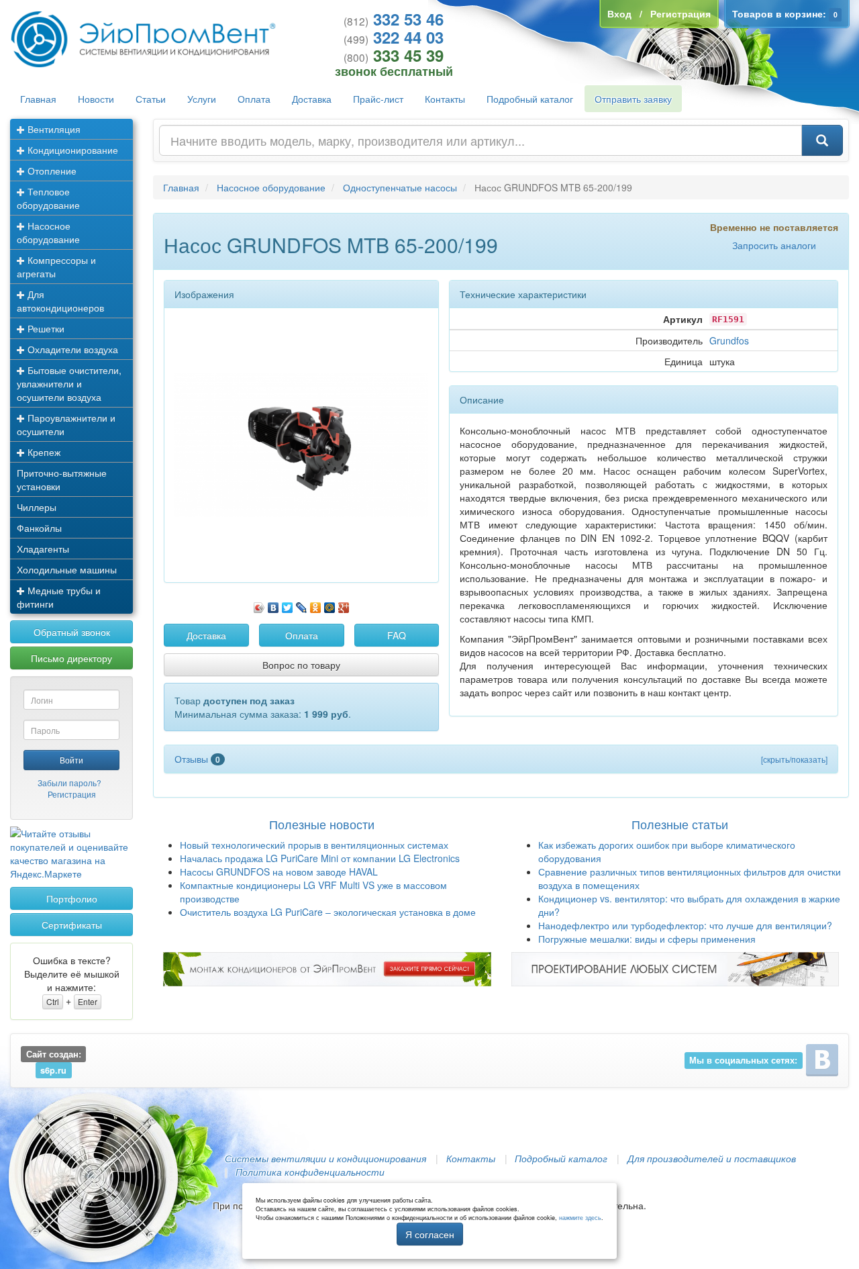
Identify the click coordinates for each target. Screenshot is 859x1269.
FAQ (396, 635)
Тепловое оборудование (48, 198)
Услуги (201, 98)
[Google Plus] (344, 604)
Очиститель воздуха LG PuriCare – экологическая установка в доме (328, 912)
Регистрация (72, 794)
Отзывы (197, 758)
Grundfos (729, 340)
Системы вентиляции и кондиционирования (325, 1158)
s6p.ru (53, 1070)
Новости (96, 98)
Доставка (312, 98)
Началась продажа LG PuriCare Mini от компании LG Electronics (320, 858)
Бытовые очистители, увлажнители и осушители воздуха (69, 383)
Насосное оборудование (48, 232)
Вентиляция (53, 129)
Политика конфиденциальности (310, 1171)
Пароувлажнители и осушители (66, 424)
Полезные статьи (679, 824)
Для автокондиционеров (60, 300)
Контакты (445, 98)
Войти (71, 759)
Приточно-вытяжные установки (62, 479)
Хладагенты (43, 548)
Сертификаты (72, 924)
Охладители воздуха (71, 349)
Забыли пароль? (69, 782)
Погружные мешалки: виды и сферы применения (647, 938)
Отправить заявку (633, 98)
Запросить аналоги (774, 245)
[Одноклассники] (316, 604)
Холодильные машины (67, 569)
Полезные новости (321, 824)
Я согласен (429, 1234)
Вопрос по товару (301, 664)
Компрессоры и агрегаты (56, 266)
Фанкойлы (39, 527)
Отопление (51, 170)
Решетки (44, 328)
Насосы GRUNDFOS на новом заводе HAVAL (279, 871)
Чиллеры (36, 507)
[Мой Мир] (330, 604)
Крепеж (42, 452)
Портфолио (71, 898)
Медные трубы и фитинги (59, 596)
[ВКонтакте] (273, 604)
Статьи (151, 98)
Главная (38, 98)
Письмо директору (71, 658)
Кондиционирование (71, 149)
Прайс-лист (378, 98)
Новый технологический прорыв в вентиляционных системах (314, 844)
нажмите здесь (580, 1217)
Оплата (254, 98)
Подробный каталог (530, 98)
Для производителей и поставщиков (711, 1158)
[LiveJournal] (302, 604)
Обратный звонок (72, 632)
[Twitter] (288, 604)
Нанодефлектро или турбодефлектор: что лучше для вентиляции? (685, 925)
